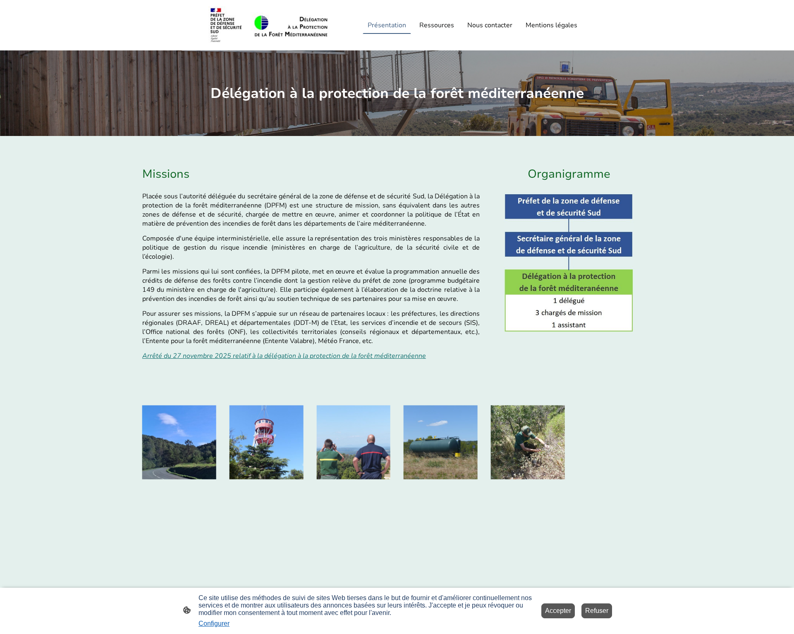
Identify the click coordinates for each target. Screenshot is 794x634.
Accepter (558, 610)
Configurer (214, 623)
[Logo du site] (269, 25)
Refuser (596, 610)
